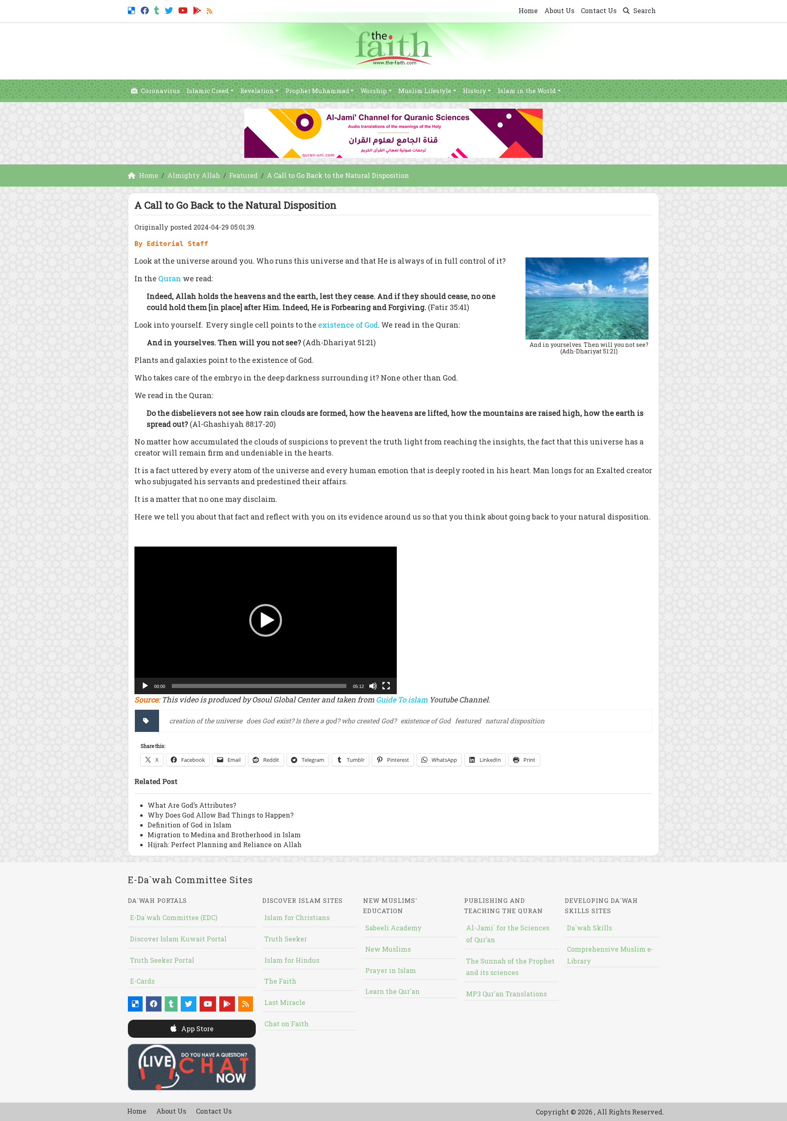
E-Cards (142, 981)
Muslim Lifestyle (424, 91)
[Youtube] (184, 9)
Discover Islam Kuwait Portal (178, 938)
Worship (373, 91)
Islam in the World (527, 91)
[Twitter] (170, 9)
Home (528, 10)
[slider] (259, 686)
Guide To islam (402, 699)
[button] (265, 620)
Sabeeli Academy (393, 927)
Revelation (257, 91)
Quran (169, 278)
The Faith (280, 981)
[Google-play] (198, 9)
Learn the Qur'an (392, 991)
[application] (265, 620)
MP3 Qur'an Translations (506, 993)
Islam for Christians (297, 917)
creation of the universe (205, 720)
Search (644, 10)
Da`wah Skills (589, 927)
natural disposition (514, 720)
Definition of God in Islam (190, 824)
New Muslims (388, 949)
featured (468, 720)
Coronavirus (159, 91)
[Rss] (210, 9)
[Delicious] (132, 9)
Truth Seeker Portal (162, 960)
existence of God (348, 325)
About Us (559, 10)
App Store (197, 1028)
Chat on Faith (286, 1023)
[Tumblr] (157, 9)
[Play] (145, 686)
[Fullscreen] (386, 686)
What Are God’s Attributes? (192, 805)
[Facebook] (146, 9)
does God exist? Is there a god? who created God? (321, 720)
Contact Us (598, 10)
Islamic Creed (208, 91)
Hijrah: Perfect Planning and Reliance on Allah (225, 844)
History (474, 91)
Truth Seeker (285, 938)
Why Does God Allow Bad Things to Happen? (220, 815)
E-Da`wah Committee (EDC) (173, 917)
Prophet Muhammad (317, 91)
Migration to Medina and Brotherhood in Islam (224, 834)
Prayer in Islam (390, 970)
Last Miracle (284, 1002)
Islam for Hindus (291, 960)
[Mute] (373, 686)
